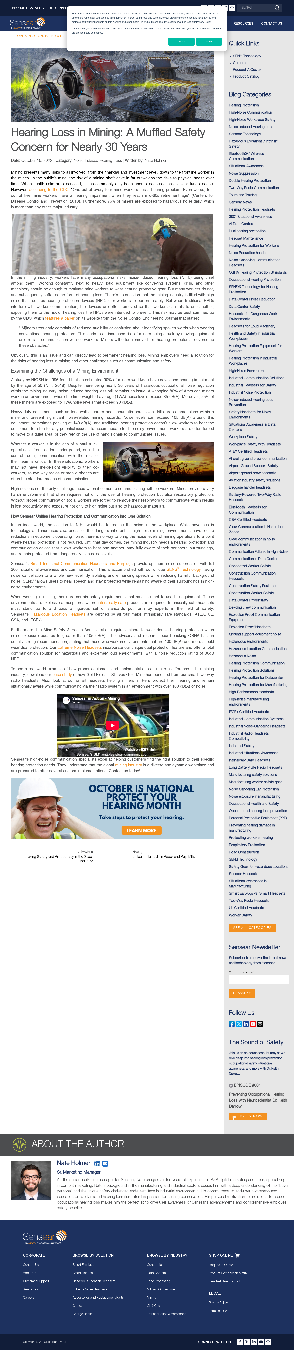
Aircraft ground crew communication (258, 458)
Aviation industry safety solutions (254, 480)
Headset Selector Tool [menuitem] (224, 1281)
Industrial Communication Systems (256, 719)
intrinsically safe (112, 603)
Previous (87, 852)
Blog (32, 36)
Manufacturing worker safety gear (255, 782)
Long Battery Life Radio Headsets (255, 767)
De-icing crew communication (252, 607)
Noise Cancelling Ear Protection (254, 789)
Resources (243, 23)
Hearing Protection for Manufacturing (258, 685)
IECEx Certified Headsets (249, 712)
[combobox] (259, 8)
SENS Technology (184, 570)
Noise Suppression (244, 173)
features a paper (60, 319)
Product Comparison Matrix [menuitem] (228, 1273)
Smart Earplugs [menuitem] (83, 1265)
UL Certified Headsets (246, 908)
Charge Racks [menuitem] (82, 1314)
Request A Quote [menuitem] (247, 69)
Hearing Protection (244, 105)
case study (62, 675)
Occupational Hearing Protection (255, 279)
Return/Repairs (62, 8)
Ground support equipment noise (255, 634)
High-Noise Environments (248, 371)
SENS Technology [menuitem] (247, 56)
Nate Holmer (73, 1163)
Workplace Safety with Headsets (255, 444)
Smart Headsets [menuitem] (84, 1273)
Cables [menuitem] (77, 1306)
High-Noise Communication (250, 112)
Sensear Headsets (243, 874)
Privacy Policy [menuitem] (218, 1303)
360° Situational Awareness (250, 216)
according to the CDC (48, 190)
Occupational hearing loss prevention (258, 811)
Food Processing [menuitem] (158, 1281)
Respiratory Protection (247, 845)
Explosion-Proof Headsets (250, 627)
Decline (209, 41)
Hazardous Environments (248, 641)
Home (19, 36)
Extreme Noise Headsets (80, 648)
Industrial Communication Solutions (256, 378)
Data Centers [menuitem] (156, 1273)
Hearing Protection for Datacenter (256, 677)
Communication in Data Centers (254, 559)
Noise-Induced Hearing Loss (64, 36)
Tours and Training (243, 195)
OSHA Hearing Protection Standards (258, 272)
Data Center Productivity (248, 600)
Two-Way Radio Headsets (249, 900)
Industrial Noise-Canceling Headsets (257, 726)
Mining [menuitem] (151, 1297)
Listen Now (250, 1116)
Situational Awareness (246, 166)
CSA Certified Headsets (248, 519)
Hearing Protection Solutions (252, 670)
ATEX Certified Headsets (248, 451)
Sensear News (240, 202)
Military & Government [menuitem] (162, 1289)
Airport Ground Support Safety (253, 466)
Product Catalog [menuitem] (246, 76)
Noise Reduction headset (249, 253)
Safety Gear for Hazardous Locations (258, 866)
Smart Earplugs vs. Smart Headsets (257, 893)
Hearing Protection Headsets (252, 209)
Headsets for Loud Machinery (252, 326)
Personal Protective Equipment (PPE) (258, 818)
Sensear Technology (245, 134)
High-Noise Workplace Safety (252, 119)
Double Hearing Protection (250, 180)
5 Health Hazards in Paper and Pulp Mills (164, 856)
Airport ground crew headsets (252, 473)
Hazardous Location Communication (258, 649)
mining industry (128, 765)
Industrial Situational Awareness (253, 753)
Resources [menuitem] (30, 1289)
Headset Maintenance (246, 238)
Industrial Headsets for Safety (252, 385)
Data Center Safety (244, 306)
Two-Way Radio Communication (254, 188)
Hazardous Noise (242, 656)
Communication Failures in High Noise (258, 551)
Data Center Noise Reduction (252, 299)
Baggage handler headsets (250, 487)
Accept (181, 41)
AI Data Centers (241, 224)
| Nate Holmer (144, 161)
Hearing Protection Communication (257, 663)
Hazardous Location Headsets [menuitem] (94, 1281)
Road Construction (244, 852)
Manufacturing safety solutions (253, 775)
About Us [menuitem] (29, 1273)
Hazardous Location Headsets (58, 615)
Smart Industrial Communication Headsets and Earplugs (81, 564)
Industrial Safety (241, 746)
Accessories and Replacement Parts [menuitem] (98, 1297)
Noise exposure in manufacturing (254, 796)
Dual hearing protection (247, 231)
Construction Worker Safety (251, 593)
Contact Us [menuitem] (31, 1265)
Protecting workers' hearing (251, 837)
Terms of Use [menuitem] (218, 1311)
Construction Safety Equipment (254, 586)
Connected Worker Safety (250, 566)
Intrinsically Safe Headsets (249, 760)
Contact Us (271, 23)
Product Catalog (28, 8)
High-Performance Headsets (251, 692)
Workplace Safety (243, 437)
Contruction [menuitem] (155, 1265)
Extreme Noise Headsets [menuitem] (90, 1289)
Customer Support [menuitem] (36, 1281)
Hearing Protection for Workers (254, 245)
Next (136, 852)
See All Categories (252, 928)
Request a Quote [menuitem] (221, 1265)
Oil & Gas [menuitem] (153, 1306)
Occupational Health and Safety (254, 803)
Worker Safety (240, 915)
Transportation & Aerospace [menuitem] (166, 1314)
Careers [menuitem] (239, 63)
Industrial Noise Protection (250, 392)
